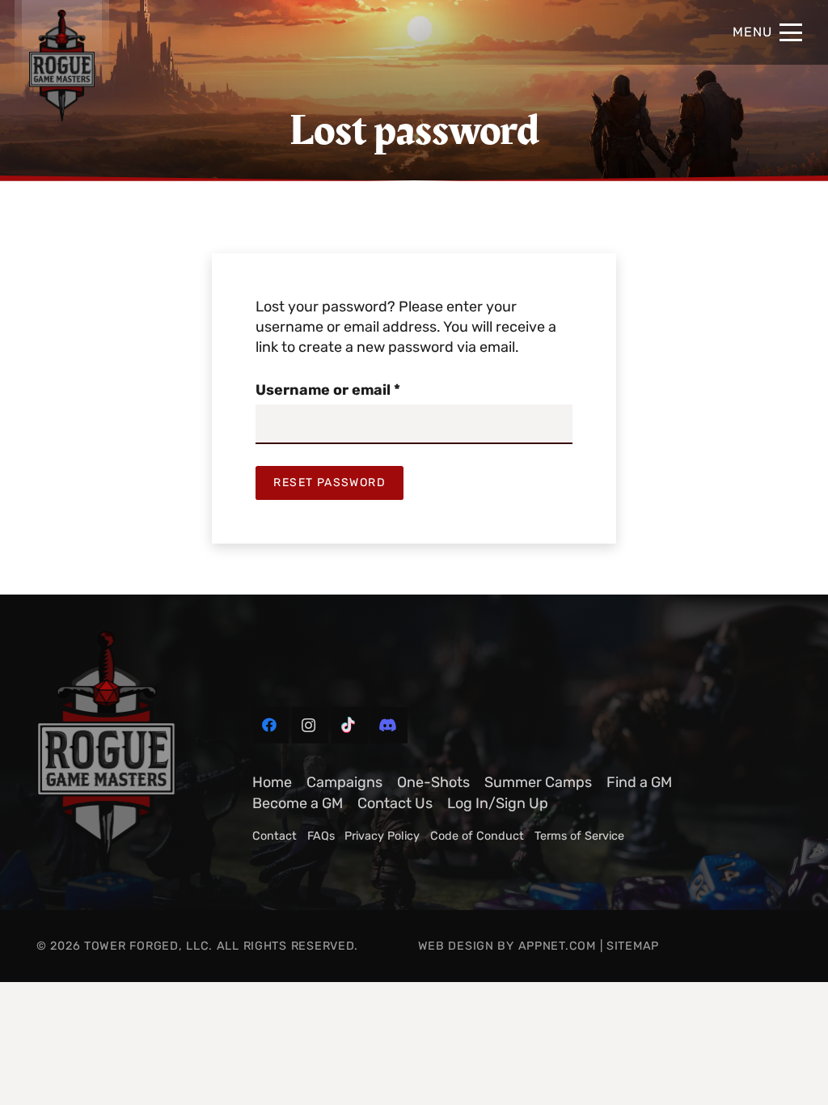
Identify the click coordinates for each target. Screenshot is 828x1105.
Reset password (329, 482)
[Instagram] (310, 725)
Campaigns (344, 782)
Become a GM (297, 803)
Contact (274, 836)
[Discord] (389, 725)
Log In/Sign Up (497, 803)
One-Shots (433, 782)
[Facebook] (270, 725)
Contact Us (395, 803)
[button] (767, 32)
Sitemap (632, 946)
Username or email (360, 389)
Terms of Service (579, 836)
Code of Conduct (477, 836)
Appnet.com (557, 946)
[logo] (126, 752)
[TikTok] (350, 725)
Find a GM (639, 782)
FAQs (321, 836)
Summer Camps (538, 782)
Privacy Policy (382, 836)
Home (272, 782)
